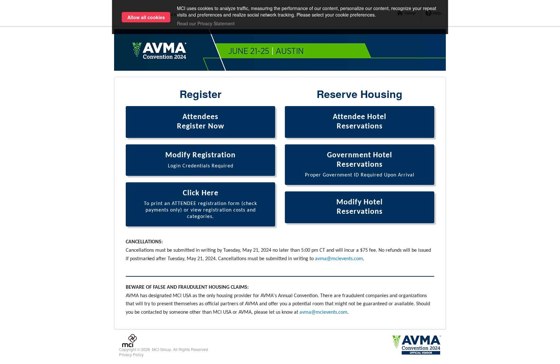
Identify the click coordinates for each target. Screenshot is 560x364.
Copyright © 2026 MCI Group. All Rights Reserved (163, 349)
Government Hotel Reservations (359, 165)
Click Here (200, 204)
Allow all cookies (146, 17)
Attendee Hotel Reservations (359, 121)
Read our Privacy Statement (206, 23)
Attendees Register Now (200, 121)
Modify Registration (200, 160)
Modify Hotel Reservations (359, 207)
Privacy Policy (131, 354)
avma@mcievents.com (339, 258)
